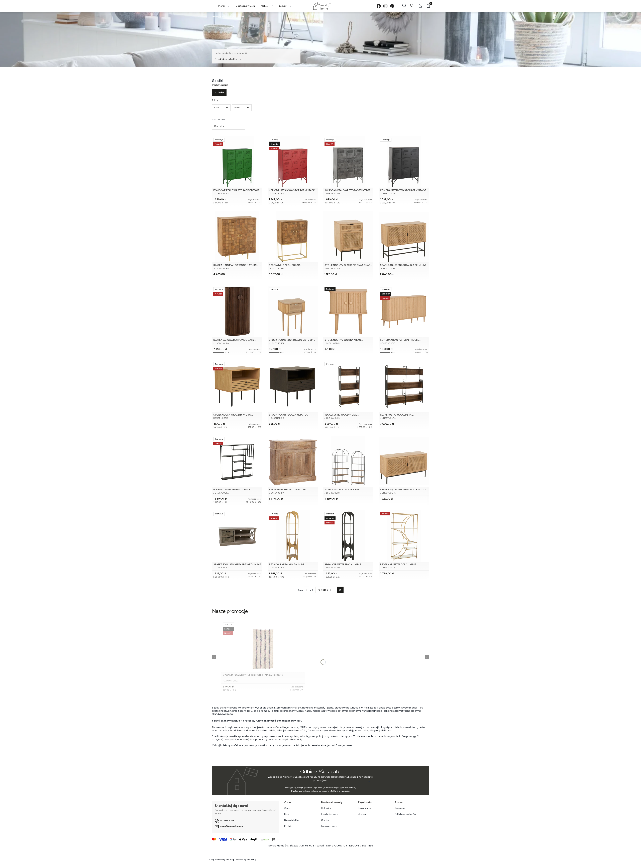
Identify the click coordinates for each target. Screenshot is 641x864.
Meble (231, 17)
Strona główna (218, 17)
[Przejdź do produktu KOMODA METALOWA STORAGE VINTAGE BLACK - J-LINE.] (404, 162)
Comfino (325, 820)
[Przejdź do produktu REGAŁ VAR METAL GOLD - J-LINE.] (293, 536)
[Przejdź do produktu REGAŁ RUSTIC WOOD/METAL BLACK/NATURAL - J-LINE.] (348, 386)
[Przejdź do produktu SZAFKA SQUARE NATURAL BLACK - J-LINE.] (404, 236)
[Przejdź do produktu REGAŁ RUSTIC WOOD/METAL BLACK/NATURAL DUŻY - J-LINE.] (404, 386)
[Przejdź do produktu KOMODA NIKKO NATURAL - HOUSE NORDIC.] (404, 311)
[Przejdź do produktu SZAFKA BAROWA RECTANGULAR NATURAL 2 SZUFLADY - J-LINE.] (293, 461)
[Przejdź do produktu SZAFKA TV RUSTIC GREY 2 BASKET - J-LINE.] (237, 536)
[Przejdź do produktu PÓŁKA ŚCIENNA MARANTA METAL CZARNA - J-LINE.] (237, 461)
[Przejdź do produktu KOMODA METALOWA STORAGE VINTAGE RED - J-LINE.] (293, 162)
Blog (286, 814)
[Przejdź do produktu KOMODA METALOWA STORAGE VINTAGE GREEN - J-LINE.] (237, 162)
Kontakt (288, 826)
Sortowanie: (218, 119)
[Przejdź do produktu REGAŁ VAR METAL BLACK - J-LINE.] (348, 536)
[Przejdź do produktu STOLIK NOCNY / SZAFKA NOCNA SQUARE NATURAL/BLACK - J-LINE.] (348, 236)
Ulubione (362, 814)
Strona (300, 590)
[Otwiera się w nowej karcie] (379, 6)
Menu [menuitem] (221, 6)
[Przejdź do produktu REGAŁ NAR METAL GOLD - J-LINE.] (404, 536)
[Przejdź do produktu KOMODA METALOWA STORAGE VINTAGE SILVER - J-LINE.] (348, 162)
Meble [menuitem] (264, 6)
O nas (287, 808)
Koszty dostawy (329, 814)
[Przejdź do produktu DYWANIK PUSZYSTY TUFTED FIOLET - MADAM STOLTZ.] (263, 646)
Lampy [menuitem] (282, 6)
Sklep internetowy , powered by (231, 859)
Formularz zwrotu (330, 826)
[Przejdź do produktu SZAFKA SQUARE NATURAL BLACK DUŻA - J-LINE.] (404, 461)
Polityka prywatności (405, 814)
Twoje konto (364, 808)
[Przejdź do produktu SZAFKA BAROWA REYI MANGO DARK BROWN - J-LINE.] (237, 311)
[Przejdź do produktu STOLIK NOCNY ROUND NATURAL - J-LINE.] (293, 311)
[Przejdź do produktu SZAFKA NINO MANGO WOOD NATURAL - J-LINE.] (237, 236)
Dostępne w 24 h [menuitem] (245, 6)
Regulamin (400, 808)
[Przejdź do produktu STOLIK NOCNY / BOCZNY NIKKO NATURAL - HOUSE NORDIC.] (348, 311)
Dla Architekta (291, 820)
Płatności (326, 808)
